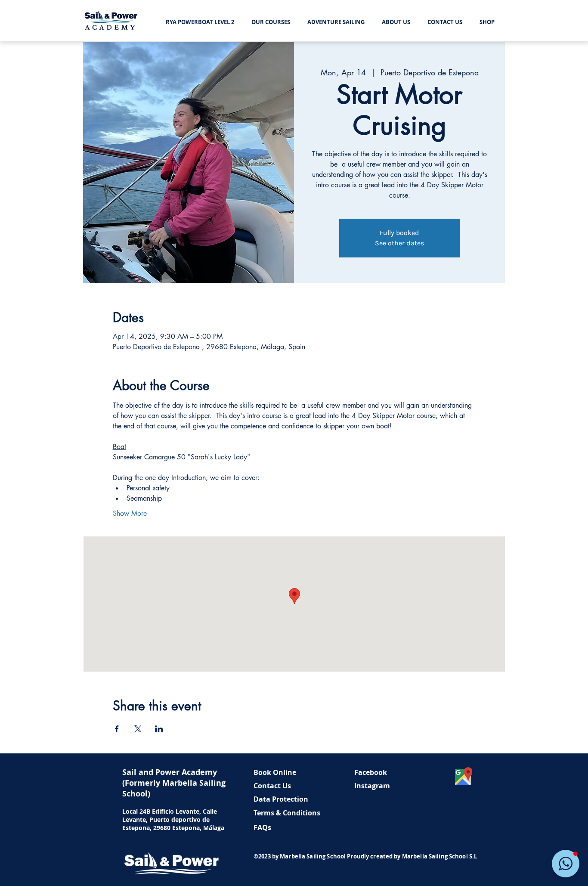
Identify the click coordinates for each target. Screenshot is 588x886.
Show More (130, 513)
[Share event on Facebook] (117, 728)
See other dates (399, 243)
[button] (565, 863)
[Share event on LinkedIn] (159, 728)
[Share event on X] (138, 728)
